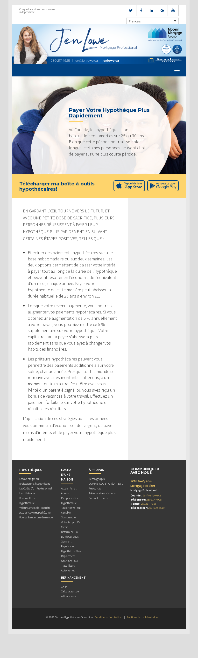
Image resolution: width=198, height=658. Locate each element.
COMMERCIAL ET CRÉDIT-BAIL (106, 483)
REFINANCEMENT (73, 577)
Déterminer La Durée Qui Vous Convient (69, 536)
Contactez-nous (98, 498)
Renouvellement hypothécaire (28, 500)
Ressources (95, 488)
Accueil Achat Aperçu (69, 491)
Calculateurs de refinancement (70, 594)
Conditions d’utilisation (108, 617)
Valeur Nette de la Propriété (34, 507)
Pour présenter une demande (36, 517)
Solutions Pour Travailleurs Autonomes (69, 565)
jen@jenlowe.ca (152, 495)
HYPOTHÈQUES (30, 470)
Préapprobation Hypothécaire (70, 500)
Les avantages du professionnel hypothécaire (34, 481)
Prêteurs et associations (102, 493)
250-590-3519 (156, 507)
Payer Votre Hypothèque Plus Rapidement (71, 551)
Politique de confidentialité (142, 617)
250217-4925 (154, 499)
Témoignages (97, 479)
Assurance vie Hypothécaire (34, 512)
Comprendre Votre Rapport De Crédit (70, 522)
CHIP (64, 586)
